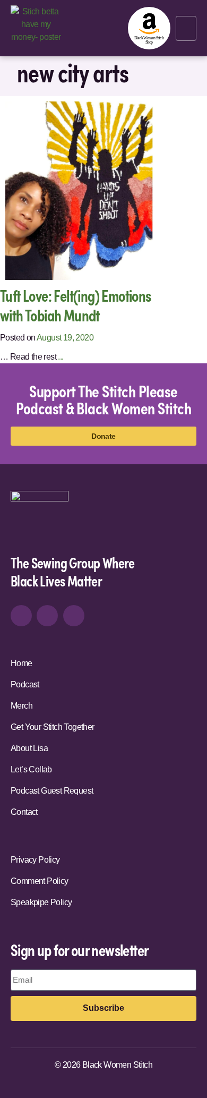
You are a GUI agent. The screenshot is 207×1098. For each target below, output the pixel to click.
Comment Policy (39, 881)
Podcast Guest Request (52, 790)
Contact (24, 811)
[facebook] (47, 615)
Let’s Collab (31, 769)
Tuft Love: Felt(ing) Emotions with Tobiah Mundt (75, 305)
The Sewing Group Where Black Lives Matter (73, 571)
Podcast (25, 684)
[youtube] (73, 615)
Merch (21, 705)
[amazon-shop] (149, 28)
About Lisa (29, 748)
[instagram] (21, 615)
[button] (186, 28)
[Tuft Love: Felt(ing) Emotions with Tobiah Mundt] (94, 189)
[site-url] (39, 518)
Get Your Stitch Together (52, 726)
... (60, 356)
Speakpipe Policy (41, 902)
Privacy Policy (35, 859)
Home (21, 663)
